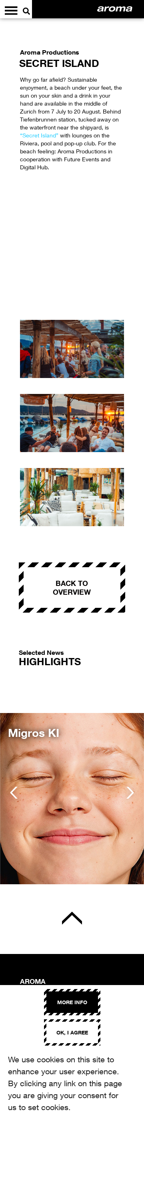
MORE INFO (72, 1002)
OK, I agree (72, 1032)
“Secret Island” (39, 135)
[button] (14, 793)
